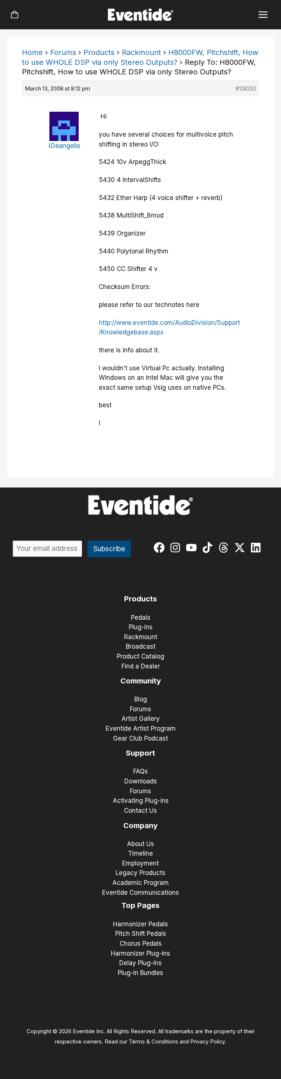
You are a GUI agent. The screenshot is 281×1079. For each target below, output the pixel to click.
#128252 (245, 88)
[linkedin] (257, 547)
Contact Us (140, 810)
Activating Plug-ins (141, 800)
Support (140, 753)
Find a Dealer (140, 666)
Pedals (140, 617)
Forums (63, 52)
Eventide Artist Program (141, 728)
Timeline (140, 853)
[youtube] (193, 547)
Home (32, 52)
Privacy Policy (207, 1041)
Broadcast (141, 646)
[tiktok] (209, 547)
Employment (140, 863)
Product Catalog (140, 656)
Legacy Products (140, 872)
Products (99, 52)
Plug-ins (141, 627)
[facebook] (161, 547)
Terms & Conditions (153, 1041)
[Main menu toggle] (263, 15)
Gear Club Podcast (140, 738)
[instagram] (177, 547)
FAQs (140, 771)
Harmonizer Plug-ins (140, 953)
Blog (140, 699)
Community (140, 680)
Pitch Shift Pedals (140, 933)
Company (140, 825)
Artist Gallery (140, 718)
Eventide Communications (140, 892)
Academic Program (140, 882)
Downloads (140, 781)
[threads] (225, 547)
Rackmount (141, 52)
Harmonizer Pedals (140, 924)
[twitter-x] (241, 547)
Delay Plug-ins (140, 963)
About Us (140, 844)
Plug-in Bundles (140, 972)
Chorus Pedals (141, 943)
